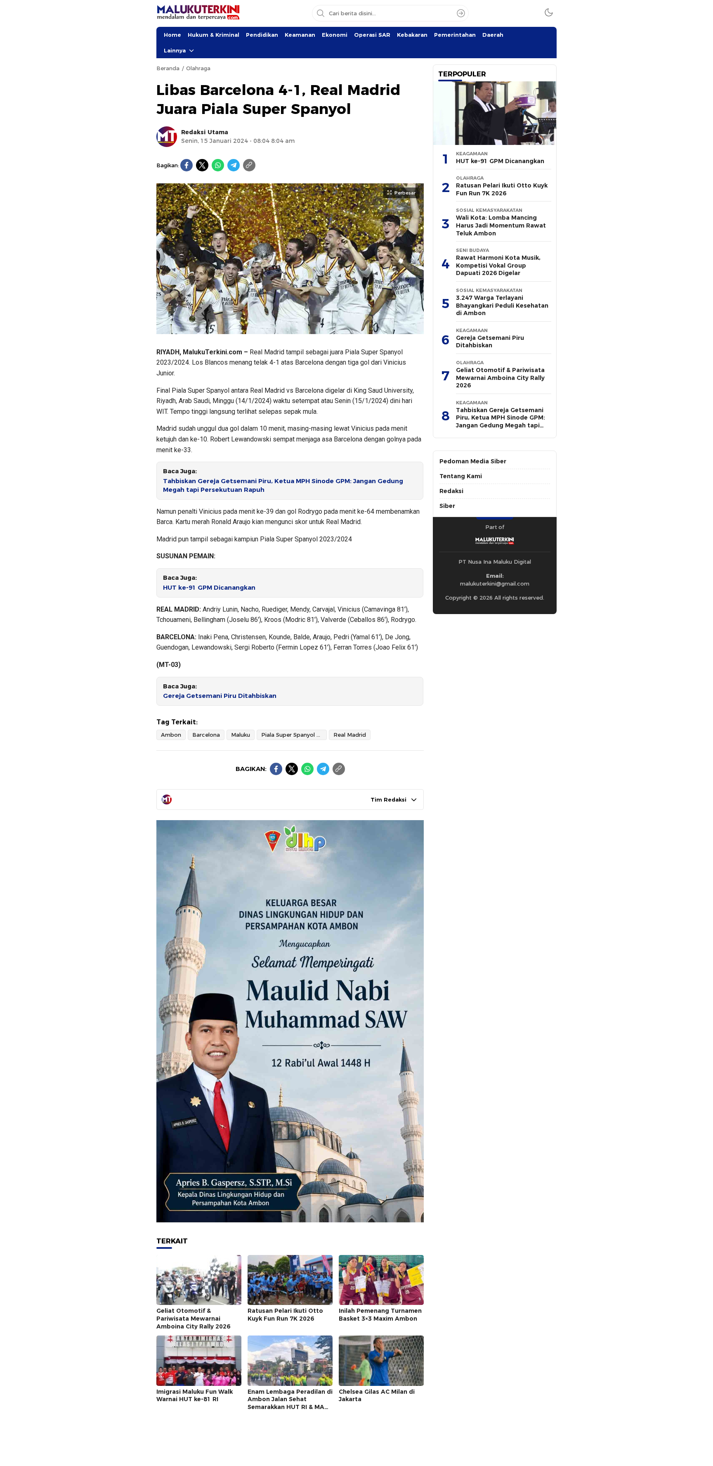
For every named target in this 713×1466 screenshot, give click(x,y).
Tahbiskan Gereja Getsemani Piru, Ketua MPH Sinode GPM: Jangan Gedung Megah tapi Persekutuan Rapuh (283, 485)
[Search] (460, 13)
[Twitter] (202, 165)
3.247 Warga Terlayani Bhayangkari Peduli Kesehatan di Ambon (502, 305)
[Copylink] (249, 165)
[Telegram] (233, 165)
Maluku (240, 734)
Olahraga (198, 68)
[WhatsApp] (218, 165)
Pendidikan (262, 34)
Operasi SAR (372, 34)
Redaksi (451, 491)
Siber (447, 506)
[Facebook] (186, 165)
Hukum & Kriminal (213, 34)
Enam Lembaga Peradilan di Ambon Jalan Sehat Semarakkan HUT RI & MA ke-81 (290, 1403)
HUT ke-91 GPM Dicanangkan (209, 587)
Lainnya (175, 50)
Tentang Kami (460, 476)
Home (172, 34)
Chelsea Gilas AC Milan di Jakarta (377, 1395)
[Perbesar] (290, 329)
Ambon (171, 734)
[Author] (166, 136)
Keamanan (300, 34)
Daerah (492, 34)
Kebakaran (412, 34)
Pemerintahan (455, 34)
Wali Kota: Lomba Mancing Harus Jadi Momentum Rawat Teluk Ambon (501, 225)
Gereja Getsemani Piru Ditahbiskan (219, 696)
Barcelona (206, 734)
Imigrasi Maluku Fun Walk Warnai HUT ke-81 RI (194, 1395)
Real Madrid (349, 734)
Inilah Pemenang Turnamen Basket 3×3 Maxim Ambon (380, 1314)
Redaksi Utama (204, 132)
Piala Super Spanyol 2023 (294, 734)
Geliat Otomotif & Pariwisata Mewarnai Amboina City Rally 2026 (193, 1318)
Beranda (167, 68)
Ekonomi (334, 34)
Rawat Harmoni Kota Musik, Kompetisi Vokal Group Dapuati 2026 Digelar (498, 265)
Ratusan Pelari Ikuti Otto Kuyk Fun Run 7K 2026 (285, 1314)
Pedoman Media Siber (472, 461)
